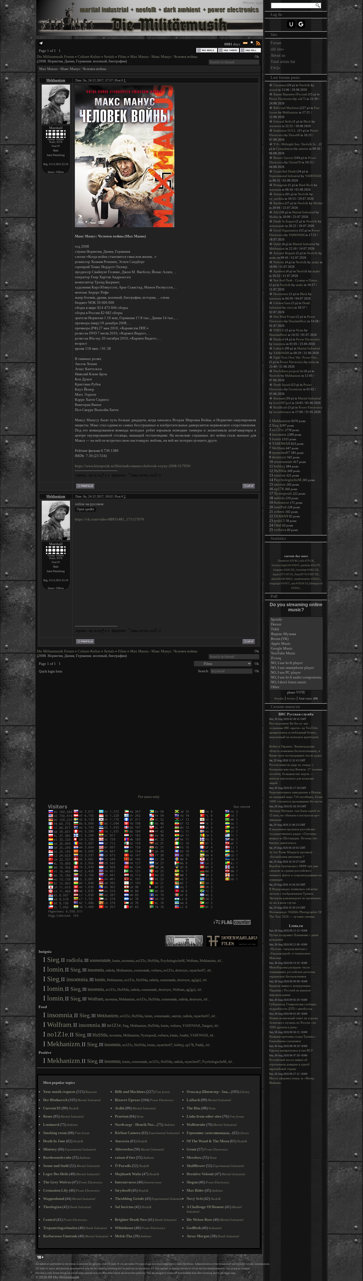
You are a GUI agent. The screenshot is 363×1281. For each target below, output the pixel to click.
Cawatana (279, 85)
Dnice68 (294, 135)
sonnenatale (100, 960)
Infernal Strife (282, 121)
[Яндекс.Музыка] (296, 634)
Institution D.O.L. (285, 130)
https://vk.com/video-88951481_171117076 (109, 519)
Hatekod (278, 339)
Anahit (183, 1035)
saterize (176, 1016)
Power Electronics (281, 98)
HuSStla (153, 961)
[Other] (296, 687)
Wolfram (192, 961)
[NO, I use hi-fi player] (296, 663)
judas (312, 362)
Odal (277, 525)
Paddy (199, 1045)
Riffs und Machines (286, 107)
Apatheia (279, 271)
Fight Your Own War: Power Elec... (296, 357)
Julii (276, 212)
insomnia (128, 961)
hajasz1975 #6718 (283, 574)
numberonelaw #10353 (307, 579)
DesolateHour (298, 321)
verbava (156, 970)
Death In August (284, 221)
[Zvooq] (296, 658)
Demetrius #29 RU (288, 560)
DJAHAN (281, 516)
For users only (149, 797)
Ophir (277, 244)
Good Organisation (285, 230)
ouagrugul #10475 (279, 583)
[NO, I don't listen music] (296, 682)
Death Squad (281, 384)
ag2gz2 (196, 980)
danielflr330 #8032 (282, 579)
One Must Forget (284, 316)
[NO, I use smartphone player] (296, 667)
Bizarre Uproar (283, 157)
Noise (299, 330)
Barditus (278, 203)
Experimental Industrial (284, 176)
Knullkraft (280, 407)
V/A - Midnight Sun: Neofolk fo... (295, 144)
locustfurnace (282, 412)
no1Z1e (141, 961)
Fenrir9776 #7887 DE (307, 574)
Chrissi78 (295, 162)
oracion (280, 475)
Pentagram (280, 185)
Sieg (53, 959)
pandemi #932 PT (310, 565)
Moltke (318, 203)
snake (273, 257)
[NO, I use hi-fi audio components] (296, 677)
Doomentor (280, 294)
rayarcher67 (197, 970)
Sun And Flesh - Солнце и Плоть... (296, 280)
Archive (291, 698)
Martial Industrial (303, 212)
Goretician (295, 389)
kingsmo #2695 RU (284, 569)
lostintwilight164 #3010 (286, 565)
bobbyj (178, 1045)
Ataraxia (278, 194)
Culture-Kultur (89, 56)
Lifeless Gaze (282, 303)
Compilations (285, 148)
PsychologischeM (173, 961)
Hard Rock (306, 185)
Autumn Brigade (284, 253)
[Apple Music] (296, 643)
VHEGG (278, 330)
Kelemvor (281, 502)
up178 (189, 1045)
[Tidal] (296, 629)
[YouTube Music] (296, 653)
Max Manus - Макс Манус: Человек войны (163, 56)
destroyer (181, 970)
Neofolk (304, 85)
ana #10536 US (300, 583)
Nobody (278, 262)
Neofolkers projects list (288, 371)
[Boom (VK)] (296, 639)
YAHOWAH (191, 1026)
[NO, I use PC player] (296, 672)
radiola (74, 960)
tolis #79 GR (306, 560)
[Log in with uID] (291, 24)
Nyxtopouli (148, 1035)
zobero (279, 511)
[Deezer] (296, 624)
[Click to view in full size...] (124, 226)
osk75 (302, 98)
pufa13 (279, 521)
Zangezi (207, 1026)
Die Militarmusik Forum (55, 56)
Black (307, 121)
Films (122, 56)
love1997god (282, 402)
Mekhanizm (55, 80)
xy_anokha (276, 198)
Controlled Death (284, 171)
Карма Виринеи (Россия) (290, 94)
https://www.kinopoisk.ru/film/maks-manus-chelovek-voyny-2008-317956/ (133, 466)
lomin (116, 961)
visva (290, 307)
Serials (109, 56)
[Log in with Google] (301, 24)
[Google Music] (296, 648)
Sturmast (279, 398)
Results (279, 698)
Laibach (278, 348)
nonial (273, 89)
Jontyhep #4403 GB (307, 569)
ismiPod (280, 507)
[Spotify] (296, 619)
